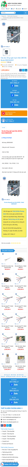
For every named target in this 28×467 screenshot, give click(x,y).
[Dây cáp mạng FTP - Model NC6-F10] (20, 299)
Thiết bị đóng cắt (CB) (7, 452)
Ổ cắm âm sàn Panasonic (7, 443)
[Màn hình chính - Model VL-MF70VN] (20, 339)
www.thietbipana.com (11, 419)
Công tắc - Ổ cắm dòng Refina (8, 438)
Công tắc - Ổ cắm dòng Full (8, 433)
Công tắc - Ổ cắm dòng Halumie (9, 436)
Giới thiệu (14, 375)
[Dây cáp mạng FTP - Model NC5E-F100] (7, 339)
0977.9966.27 (14, 83)
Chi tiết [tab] (3, 127)
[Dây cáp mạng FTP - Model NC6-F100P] (20, 279)
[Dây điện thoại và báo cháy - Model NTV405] (7, 259)
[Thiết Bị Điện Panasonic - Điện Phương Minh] (11, 4)
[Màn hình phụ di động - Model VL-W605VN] (7, 359)
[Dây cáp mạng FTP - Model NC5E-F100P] (20, 319)
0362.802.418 (14, 102)
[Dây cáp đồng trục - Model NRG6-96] (20, 259)
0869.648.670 (14, 92)
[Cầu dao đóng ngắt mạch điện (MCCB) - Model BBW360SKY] (14, 35)
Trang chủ (8, 375)
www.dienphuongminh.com (12, 422)
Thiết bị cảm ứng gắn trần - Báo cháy (10, 462)
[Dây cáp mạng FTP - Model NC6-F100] (7, 299)
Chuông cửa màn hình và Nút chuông (10, 457)
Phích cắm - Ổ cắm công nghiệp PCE (10, 449)
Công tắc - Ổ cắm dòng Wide (8, 431)
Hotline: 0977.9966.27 (11, 464)
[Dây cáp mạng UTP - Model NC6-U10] (7, 319)
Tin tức (19, 376)
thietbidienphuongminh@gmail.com (13, 417)
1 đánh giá (9, 62)
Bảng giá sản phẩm (12, 376)
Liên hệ (24, 376)
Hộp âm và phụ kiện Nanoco (8, 459)
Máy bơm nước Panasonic (7, 454)
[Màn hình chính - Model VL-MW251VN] (20, 359)
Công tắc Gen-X (5, 441)
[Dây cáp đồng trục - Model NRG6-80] (7, 279)
